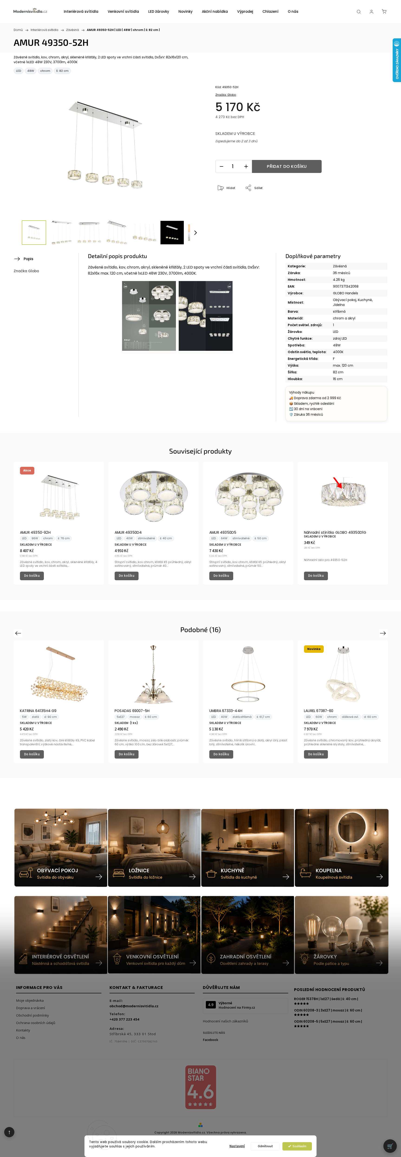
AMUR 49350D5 (222, 532)
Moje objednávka (30, 1000)
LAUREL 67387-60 (318, 711)
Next (384, 633)
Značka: (225, 95)
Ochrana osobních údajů (35, 1022)
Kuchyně (365, 300)
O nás (20, 1037)
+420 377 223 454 (124, 1019)
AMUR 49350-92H (35, 532)
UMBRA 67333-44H (225, 711)
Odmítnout (265, 1146)
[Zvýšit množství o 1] (246, 166)
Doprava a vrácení (30, 1007)
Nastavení (237, 1146)
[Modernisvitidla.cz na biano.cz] (200, 1088)
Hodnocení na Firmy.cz (237, 1007)
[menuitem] (81, 11)
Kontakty (23, 1030)
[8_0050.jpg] (149, 317)
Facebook (210, 1040)
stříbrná (339, 311)
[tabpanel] (59, 523)
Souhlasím (299, 1146)
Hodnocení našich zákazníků (225, 1021)
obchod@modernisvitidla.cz (134, 1006)
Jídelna (339, 304)
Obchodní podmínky (32, 1015)
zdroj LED (340, 338)
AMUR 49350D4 (128, 532)
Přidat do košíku (287, 166)
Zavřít (364, 204)
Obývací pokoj (344, 300)
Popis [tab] (28, 258)
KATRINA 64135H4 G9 (38, 711)
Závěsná (340, 266)
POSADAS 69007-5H (132, 711)
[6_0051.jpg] (206, 317)
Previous (18, 633)
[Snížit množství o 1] (221, 166)
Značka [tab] (26, 271)
